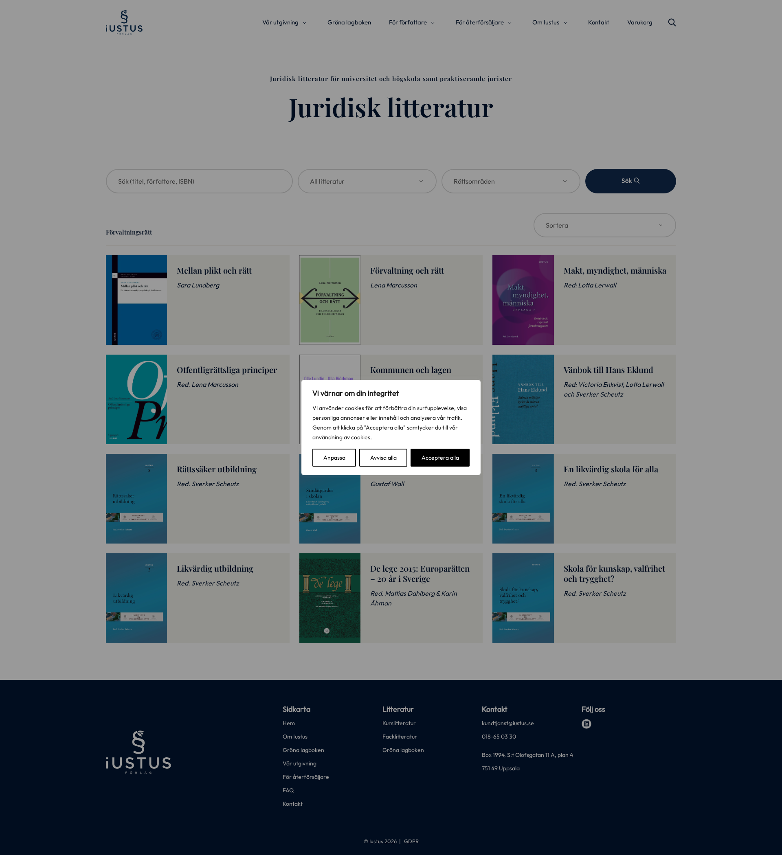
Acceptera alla (440, 457)
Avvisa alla (383, 457)
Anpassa (334, 457)
